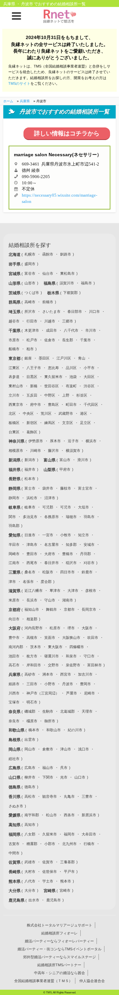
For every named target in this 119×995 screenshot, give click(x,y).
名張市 (28, 582)
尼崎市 (89, 693)
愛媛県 (15, 815)
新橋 (33, 386)
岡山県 (15, 749)
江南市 (14, 563)
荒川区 (46, 413)
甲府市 (65, 469)
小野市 (49, 684)
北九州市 (69, 844)
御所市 (49, 721)
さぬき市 (16, 806)
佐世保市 (49, 872)
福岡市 (69, 834)
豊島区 (53, 404)
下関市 (47, 777)
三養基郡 (67, 862)
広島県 (15, 768)
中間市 (14, 853)
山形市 (29, 283)
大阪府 (15, 628)
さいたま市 (51, 311)
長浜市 (31, 600)
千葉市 (85, 340)
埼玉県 (15, 311)
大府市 (49, 554)
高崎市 (29, 302)
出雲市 (29, 739)
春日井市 (51, 563)
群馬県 (15, 302)
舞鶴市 (51, 609)
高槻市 (31, 638)
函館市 (47, 254)
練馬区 (49, 423)
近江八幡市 (33, 590)
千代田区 (91, 404)
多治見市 (30, 517)
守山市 (49, 600)
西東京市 (16, 404)
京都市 (69, 609)
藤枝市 (65, 488)
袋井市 (47, 488)
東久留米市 (53, 377)
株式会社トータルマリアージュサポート (59, 925)
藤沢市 (53, 450)
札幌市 (29, 254)
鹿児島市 (53, 900)
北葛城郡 (67, 711)
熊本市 (65, 881)
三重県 (15, 572)
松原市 (55, 628)
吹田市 (92, 638)
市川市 (90, 330)
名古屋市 (51, 544)
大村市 (29, 872)
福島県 (50, 283)
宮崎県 (50, 890)
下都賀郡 (70, 293)
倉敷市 (47, 749)
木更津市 (31, 330)
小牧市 (65, 535)
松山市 (51, 815)
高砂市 (29, 674)
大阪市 (87, 628)
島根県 (15, 739)
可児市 (65, 507)
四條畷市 (76, 647)
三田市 (31, 684)
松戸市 (31, 340)
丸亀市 (69, 796)
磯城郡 (29, 711)
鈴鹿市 (87, 572)
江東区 (14, 368)
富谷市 (29, 273)
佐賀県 (15, 862)
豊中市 (14, 638)
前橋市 (47, 302)
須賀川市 (67, 283)
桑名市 (29, 572)
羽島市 (89, 517)
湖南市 (67, 600)
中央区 (28, 413)
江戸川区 (64, 358)
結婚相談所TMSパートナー (59, 965)
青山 (81, 358)
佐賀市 (47, 862)
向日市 (14, 619)
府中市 (35, 404)
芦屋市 (71, 693)
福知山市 (31, 609)
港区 (83, 413)
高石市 (14, 665)
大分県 (15, 890)
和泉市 (71, 656)
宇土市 (47, 881)
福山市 (47, 768)
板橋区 (14, 423)
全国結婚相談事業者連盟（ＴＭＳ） (43, 981)
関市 (12, 517)
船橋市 (14, 349)
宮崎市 (65, 890)
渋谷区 (89, 386)
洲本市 (47, 674)
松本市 (29, 479)
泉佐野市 (73, 665)
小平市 (89, 368)
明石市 (31, 702)
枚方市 (31, 656)
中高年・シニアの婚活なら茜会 (59, 973)
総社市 (14, 759)
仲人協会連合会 (92, 981)
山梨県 (50, 469)
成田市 (51, 330)
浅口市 (83, 749)
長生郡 (67, 340)
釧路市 (65, 254)
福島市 (86, 283)
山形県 (15, 283)
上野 (65, 395)
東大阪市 (55, 647)
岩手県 (15, 264)
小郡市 (49, 844)
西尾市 (31, 563)
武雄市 (29, 862)
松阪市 (47, 572)
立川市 (14, 395)
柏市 (30, 349)
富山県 (50, 460)
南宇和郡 (31, 815)
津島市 (31, 544)
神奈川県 (17, 441)
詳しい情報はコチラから (66, 133)
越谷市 (14, 321)
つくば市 (31, 293)
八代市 (29, 881)
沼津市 (49, 498)
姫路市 (14, 684)
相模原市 (16, 450)
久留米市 (49, 834)
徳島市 (29, 787)
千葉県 (15, 330)
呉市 (63, 768)
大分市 (29, 890)
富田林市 (94, 665)
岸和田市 (33, 665)
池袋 (73, 377)
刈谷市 (89, 563)
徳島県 (15, 787)
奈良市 (14, 721)
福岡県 (15, 834)
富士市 (29, 488)
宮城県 (15, 273)
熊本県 (15, 881)
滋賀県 (15, 591)
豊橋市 (67, 554)
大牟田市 (89, 834)
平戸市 (69, 872)
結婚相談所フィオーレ (59, 933)
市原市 (14, 340)
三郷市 (67, 321)
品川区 (71, 368)
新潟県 (15, 460)
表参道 (14, 377)
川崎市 (35, 450)
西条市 (69, 815)
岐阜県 (15, 507)
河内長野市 (33, 628)
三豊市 (87, 796)
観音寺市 (49, 796)
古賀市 (14, 844)
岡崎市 (14, 554)
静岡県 (15, 488)
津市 (12, 582)
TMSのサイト (19, 83)
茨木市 (35, 647)
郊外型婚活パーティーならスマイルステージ (59, 957)
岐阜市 (29, 507)
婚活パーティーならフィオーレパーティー (59, 941)
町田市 (71, 404)
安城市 (89, 544)
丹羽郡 (85, 554)
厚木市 (55, 441)
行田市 (31, 321)
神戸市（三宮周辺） (42, 693)
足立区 (85, 423)
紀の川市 (75, 730)
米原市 (14, 600)
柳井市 (29, 777)
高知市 (29, 825)
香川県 (15, 796)
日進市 (29, 535)
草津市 (55, 590)
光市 (63, 777)
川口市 (94, 311)
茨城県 (15, 293)
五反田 (31, 395)
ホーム (8, 101)
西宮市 (65, 674)
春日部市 (74, 311)
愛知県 (15, 535)
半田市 (14, 544)
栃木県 (53, 293)
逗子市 (73, 441)
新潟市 (29, 460)
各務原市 (51, 517)
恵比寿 (53, 368)
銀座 (28, 358)
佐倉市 (49, 340)
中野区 (49, 395)
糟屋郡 (31, 844)
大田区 (89, 377)
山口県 (15, 777)
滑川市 (82, 460)
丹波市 (67, 684)
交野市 (53, 665)
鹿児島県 (17, 900)
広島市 (29, 768)
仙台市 (47, 273)
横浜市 (91, 441)
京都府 (15, 609)
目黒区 (31, 377)
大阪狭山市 (71, 638)
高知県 (15, 825)
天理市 (87, 711)
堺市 (71, 628)
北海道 (15, 254)
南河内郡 (16, 647)
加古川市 (85, 674)
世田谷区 (51, 386)
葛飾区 (31, 432)
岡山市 (29, 749)
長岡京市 (89, 609)
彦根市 (90, 590)
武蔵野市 (66, 413)
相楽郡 (31, 619)
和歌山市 (53, 730)
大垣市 (83, 507)
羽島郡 (14, 526)
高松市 (29, 796)
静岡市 (14, 498)
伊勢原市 (35, 441)
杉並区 (81, 395)
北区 (12, 413)
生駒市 (47, 711)
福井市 (29, 469)
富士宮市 (85, 488)
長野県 (15, 479)
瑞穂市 (71, 517)
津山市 (65, 749)
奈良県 (15, 711)
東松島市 (67, 273)
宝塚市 (14, 702)
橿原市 (31, 721)
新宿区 (31, 423)
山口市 (79, 777)
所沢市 (29, 311)
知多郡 (71, 544)
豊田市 (31, 554)
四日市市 (67, 572)
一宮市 (47, 535)
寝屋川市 (51, 656)
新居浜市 (89, 815)
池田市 (14, 656)
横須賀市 (73, 450)
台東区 (14, 432)
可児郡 (47, 507)
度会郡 (46, 582)
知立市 (83, 535)
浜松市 (31, 498)
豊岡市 (85, 684)
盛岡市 (29, 264)
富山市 (65, 460)
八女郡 (29, 834)
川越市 (49, 321)
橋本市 (33, 730)
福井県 (15, 469)
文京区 (67, 423)
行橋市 (89, 844)
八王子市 (33, 368)
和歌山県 (17, 730)
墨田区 (44, 358)
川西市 (14, 693)
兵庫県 (25, 101)
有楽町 (71, 386)
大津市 (72, 590)
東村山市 (16, 386)
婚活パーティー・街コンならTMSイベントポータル (59, 949)
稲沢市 (71, 563)
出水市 (33, 900)
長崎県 (15, 872)
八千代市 (71, 330)
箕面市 (49, 638)
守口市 (89, 656)
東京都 (15, 358)
